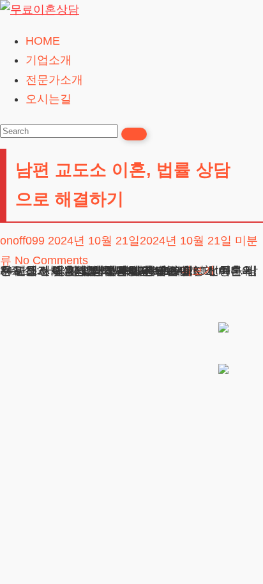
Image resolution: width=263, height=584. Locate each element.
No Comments (51, 260)
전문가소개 (54, 79)
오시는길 (48, 99)
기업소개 (48, 60)
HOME (43, 40)
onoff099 (22, 240)
